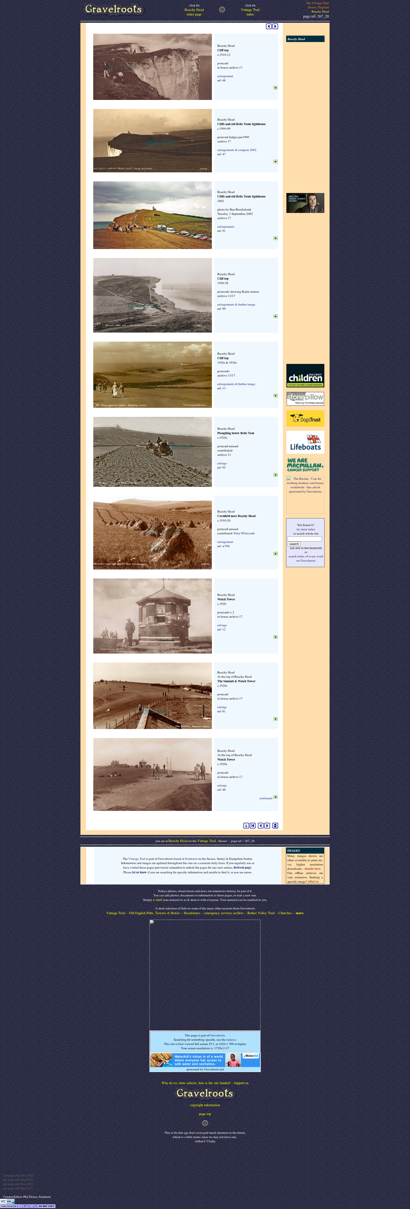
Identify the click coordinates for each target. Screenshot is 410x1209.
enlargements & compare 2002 (236, 150)
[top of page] (275, 827)
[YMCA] (305, 212)
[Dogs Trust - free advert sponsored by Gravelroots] (305, 425)
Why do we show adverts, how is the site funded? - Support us (205, 1083)
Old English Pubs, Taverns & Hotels (154, 913)
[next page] (275, 28)
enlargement (225, 76)
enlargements (225, 226)
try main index (306, 529)
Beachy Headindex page (194, 9)
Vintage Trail (206, 840)
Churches (285, 913)
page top (205, 1113)
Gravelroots (217, 1035)
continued (266, 798)
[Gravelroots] (205, 1101)
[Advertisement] (305, 117)
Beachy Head (178, 840)
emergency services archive (223, 913)
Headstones (192, 913)
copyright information (205, 1105)
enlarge (222, 463)
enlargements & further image (236, 304)
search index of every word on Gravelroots (306, 558)
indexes (231, 1039)
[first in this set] (253, 827)
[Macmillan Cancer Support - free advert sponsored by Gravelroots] (305, 470)
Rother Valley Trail (261, 913)
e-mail (157, 899)
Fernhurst (191, 858)
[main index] (246, 827)
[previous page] (269, 28)
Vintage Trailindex (250, 9)
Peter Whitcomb (244, 533)
